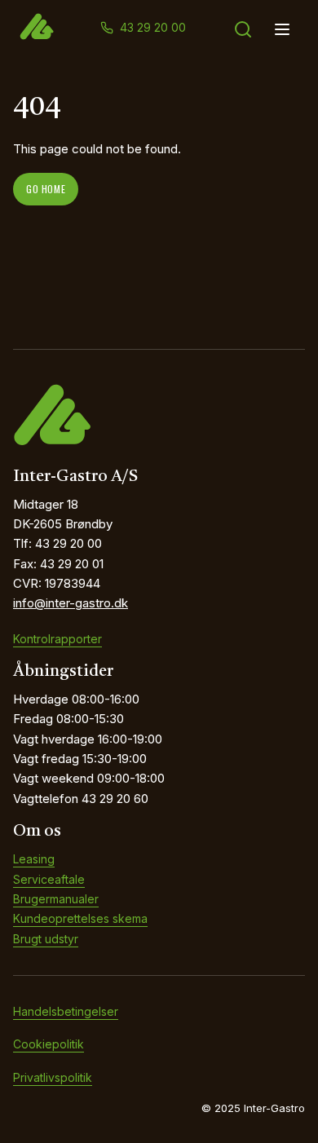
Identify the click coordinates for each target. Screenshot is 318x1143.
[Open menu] (282, 29)
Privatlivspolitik (52, 1077)
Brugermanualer (56, 899)
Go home (45, 189)
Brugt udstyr (45, 939)
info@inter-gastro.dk (70, 603)
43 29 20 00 (153, 27)
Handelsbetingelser (65, 1011)
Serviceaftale (49, 879)
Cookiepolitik (48, 1044)
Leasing (34, 859)
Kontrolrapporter (57, 639)
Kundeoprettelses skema (80, 918)
